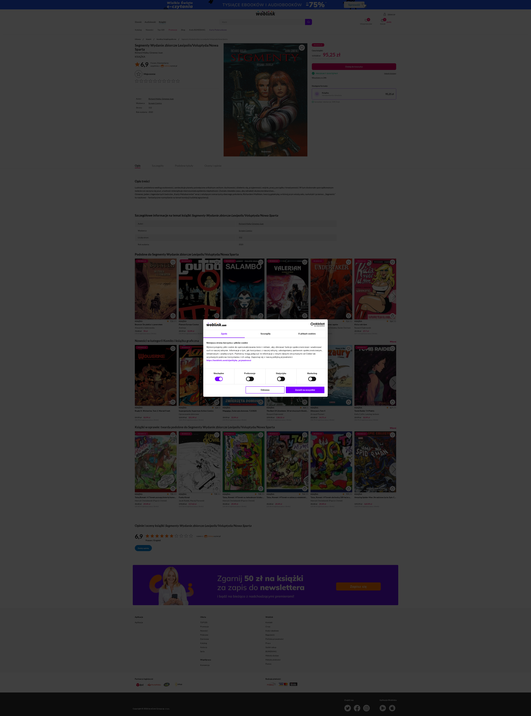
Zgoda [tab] (224, 334)
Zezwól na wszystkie (305, 390)
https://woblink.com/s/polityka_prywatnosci (228, 360)
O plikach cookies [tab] (307, 334)
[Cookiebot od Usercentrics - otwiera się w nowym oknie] (312, 325)
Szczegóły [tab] (266, 334)
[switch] (250, 379)
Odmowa (265, 390)
